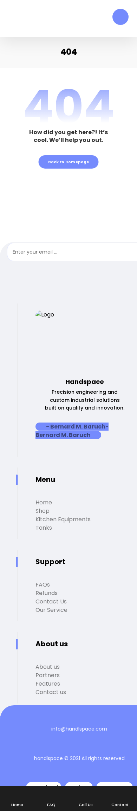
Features (47, 684)
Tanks (43, 528)
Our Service (51, 610)
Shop (42, 511)
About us (47, 667)
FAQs (42, 585)
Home (43, 502)
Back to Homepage (68, 161)
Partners (47, 675)
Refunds (46, 593)
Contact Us (51, 601)
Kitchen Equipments (63, 519)
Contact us (50, 692)
